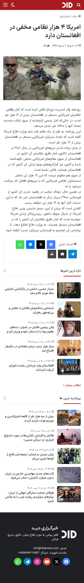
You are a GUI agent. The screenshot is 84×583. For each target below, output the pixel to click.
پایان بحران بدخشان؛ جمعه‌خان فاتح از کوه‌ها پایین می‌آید (30, 457)
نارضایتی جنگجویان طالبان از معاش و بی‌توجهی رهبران (31, 310)
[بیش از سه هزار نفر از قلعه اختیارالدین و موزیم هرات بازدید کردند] (69, 418)
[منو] (5, 6)
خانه (75, 16)
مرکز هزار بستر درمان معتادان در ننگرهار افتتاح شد (29, 348)
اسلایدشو (65, 16)
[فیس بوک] (51, 244)
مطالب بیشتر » (72, 385)
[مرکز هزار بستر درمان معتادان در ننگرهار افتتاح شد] (69, 348)
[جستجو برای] (78, 6)
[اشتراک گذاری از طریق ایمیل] (62, 254)
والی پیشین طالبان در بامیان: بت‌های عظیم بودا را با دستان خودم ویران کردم (30, 329)
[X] (40, 244)
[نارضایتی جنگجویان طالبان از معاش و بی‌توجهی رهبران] (69, 309)
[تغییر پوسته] (13, 6)
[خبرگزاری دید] (67, 5)
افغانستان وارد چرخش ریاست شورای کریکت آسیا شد (31, 368)
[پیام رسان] (30, 244)
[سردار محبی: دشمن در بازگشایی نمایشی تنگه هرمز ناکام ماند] (69, 290)
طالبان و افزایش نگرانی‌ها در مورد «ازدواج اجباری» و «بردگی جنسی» (29, 438)
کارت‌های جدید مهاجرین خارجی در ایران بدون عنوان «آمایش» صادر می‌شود (29, 476)
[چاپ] (52, 254)
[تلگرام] (72, 254)
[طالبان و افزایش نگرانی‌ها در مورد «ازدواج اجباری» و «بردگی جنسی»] (69, 437)
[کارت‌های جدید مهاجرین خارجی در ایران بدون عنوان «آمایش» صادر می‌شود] (69, 475)
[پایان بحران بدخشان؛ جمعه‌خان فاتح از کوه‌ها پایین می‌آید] (69, 456)
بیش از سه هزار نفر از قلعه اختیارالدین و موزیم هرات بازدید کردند (29, 418)
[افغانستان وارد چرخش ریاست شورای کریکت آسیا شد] (69, 367)
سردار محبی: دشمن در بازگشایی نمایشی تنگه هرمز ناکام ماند (29, 291)
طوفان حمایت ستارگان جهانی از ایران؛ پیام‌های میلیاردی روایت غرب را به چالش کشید (29, 497)
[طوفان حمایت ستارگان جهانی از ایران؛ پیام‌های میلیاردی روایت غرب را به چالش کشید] (69, 494)
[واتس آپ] (20, 244)
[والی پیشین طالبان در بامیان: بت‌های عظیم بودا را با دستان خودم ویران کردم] (69, 329)
